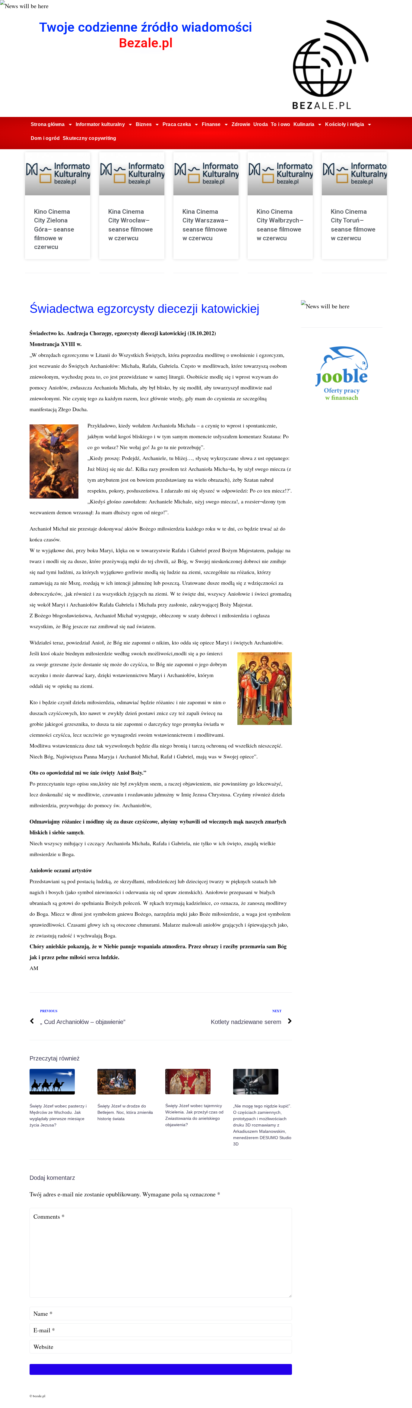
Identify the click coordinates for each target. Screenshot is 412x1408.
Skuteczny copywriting (89, 138)
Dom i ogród (45, 138)
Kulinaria (304, 124)
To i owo (280, 124)
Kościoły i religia (344, 124)
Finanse (211, 124)
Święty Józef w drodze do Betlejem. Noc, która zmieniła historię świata (125, 1112)
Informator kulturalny (100, 124)
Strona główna (48, 124)
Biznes (144, 124)
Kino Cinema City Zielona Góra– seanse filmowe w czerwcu (54, 229)
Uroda (260, 124)
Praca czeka (177, 124)
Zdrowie (241, 124)
